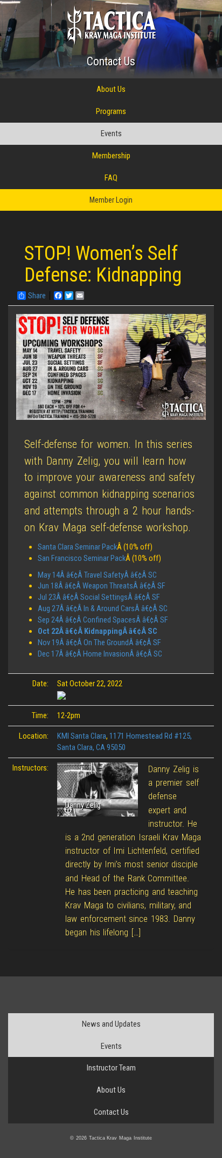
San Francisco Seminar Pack (82, 558)
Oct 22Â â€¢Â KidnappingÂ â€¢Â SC (97, 631)
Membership (111, 155)
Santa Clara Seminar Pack (77, 547)
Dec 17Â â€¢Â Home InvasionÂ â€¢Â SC (100, 654)
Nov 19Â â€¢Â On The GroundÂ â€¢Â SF (99, 642)
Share (37, 295)
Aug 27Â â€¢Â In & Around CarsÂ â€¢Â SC (103, 608)
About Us (111, 89)
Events (111, 133)
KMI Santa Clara (81, 736)
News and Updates (111, 1024)
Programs (111, 111)
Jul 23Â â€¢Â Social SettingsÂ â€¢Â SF (99, 597)
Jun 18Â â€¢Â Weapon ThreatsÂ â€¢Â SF (101, 586)
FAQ (111, 178)
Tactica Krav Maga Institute (111, 25)
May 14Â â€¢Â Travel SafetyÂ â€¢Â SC (97, 575)
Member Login (111, 200)
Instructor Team (111, 1068)
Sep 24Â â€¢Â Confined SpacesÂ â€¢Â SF (103, 620)
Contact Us (111, 61)
